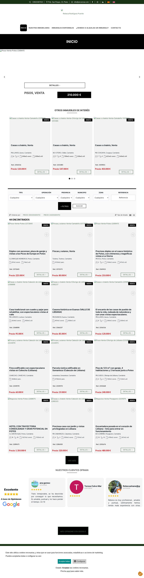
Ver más (72, 461)
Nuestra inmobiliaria (39, 28)
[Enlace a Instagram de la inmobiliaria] (98, 2)
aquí (68, 571)
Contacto (116, 28)
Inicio (23, 28)
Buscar (79, 206)
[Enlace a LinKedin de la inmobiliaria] (103, 2)
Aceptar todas (64, 561)
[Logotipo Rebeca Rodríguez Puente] (70, 13)
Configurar (81, 561)
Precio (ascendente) (52, 215)
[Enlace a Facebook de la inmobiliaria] (93, 2)
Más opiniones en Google (73, 531)
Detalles (41, 172)
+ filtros (65, 206)
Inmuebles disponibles (63, 28)
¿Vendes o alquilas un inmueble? (92, 28)
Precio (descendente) (31, 215)
